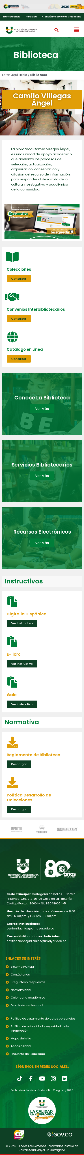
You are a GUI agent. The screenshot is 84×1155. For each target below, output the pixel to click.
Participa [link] (31, 16)
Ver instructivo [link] (21, 704)
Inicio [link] (23, 75)
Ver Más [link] (42, 408)
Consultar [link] (18, 279)
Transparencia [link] (11, 16)
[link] (42, 6)
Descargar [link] (19, 764)
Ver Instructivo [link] (22, 623)
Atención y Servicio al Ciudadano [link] (61, 16)
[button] (56, 30)
